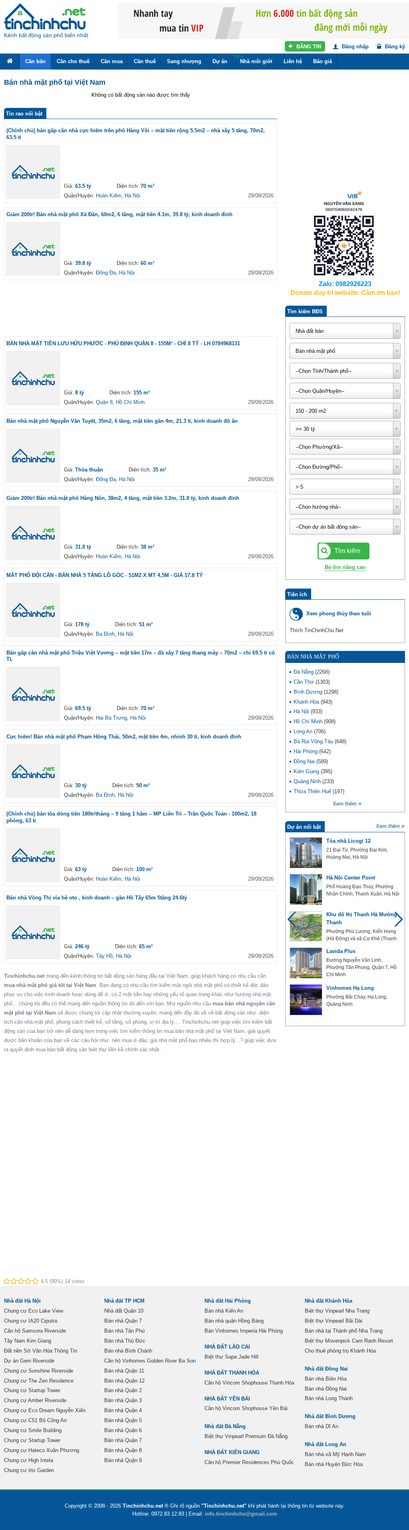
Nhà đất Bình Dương (330, 1416)
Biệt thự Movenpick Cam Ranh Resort (349, 1341)
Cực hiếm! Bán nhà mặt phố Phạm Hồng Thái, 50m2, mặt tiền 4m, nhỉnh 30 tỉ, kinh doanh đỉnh (123, 737)
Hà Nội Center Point (350, 878)
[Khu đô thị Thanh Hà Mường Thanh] (306, 926)
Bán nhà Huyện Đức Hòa (334, 1464)
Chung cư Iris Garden (29, 1470)
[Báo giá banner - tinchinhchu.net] (263, 4)
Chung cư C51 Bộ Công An (35, 1420)
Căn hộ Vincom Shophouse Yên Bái (246, 1408)
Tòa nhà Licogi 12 (348, 841)
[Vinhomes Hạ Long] (306, 999)
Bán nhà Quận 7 (123, 1321)
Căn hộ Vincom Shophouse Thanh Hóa (249, 1383)
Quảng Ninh (308, 781)
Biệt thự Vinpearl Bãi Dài (333, 1321)
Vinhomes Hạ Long (350, 988)
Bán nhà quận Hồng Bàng (234, 1321)
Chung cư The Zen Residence (38, 1381)
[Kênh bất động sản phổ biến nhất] (44, 16)
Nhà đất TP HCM (124, 1301)
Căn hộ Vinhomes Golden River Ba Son (150, 1361)
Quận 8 (104, 402)
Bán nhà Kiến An (223, 1311)
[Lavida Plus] (306, 963)
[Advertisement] (149, 308)
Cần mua (112, 61)
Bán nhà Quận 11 (124, 1371)
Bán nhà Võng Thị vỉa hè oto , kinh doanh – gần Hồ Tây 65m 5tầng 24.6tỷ (96, 898)
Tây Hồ (104, 956)
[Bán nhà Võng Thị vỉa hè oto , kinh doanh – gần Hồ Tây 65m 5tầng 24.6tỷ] (33, 932)
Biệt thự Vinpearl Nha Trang (337, 1311)
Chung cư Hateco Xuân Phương (41, 1450)
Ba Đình (105, 634)
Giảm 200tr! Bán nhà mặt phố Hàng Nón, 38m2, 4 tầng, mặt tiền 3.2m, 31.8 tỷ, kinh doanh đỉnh (122, 498)
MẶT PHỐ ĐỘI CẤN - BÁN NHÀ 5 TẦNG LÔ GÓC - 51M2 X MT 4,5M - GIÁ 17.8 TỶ (104, 575)
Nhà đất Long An (325, 1444)
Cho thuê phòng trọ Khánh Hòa (340, 1351)
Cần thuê (145, 61)
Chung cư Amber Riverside (35, 1400)
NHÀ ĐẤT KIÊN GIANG (232, 1452)
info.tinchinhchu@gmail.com (241, 1514)
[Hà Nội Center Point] (306, 889)
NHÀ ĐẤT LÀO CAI (227, 1347)
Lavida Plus (340, 951)
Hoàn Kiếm (108, 196)
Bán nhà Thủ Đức (124, 1341)
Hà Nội (132, 196)
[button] (395, 923)
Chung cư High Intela (28, 1460)
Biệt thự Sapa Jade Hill (231, 1357)
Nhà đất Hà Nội (22, 1301)
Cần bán (35, 61)
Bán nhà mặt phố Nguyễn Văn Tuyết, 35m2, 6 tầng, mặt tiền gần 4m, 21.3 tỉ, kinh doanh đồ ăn (122, 421)
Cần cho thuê (73, 61)
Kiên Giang (307, 771)
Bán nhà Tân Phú (124, 1331)
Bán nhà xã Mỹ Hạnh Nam (335, 1454)
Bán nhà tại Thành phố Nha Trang (344, 1331)
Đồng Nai (305, 761)
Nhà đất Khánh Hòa (328, 1301)
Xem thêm (388, 826)
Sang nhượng (184, 61)
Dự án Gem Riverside (29, 1361)
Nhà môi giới (253, 59)
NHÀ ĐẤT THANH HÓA (231, 1373)
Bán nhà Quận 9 (123, 1460)
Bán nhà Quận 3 (123, 1400)
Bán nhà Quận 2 (123, 1390)
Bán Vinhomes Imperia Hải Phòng (243, 1331)
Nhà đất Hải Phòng (227, 1301)
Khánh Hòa (307, 702)
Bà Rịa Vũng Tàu (314, 741)
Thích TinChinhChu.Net (316, 630)
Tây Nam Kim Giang (27, 1341)
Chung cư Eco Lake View (33, 1311)
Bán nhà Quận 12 (124, 1381)
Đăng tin (308, 47)
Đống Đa (106, 273)
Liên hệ (293, 61)
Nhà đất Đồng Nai (326, 1369)
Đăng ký (394, 47)
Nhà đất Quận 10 (123, 1311)
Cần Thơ (305, 682)
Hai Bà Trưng (111, 718)
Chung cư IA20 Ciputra (30, 1321)
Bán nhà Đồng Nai (326, 1389)
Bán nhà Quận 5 (123, 1420)
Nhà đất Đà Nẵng (225, 1426)
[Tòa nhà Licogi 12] (306, 852)
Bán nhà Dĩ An (321, 1426)
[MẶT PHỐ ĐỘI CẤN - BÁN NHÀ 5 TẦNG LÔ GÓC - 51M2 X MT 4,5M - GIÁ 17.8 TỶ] (33, 610)
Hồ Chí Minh (130, 402)
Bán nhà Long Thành (329, 1398)
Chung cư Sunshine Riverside (38, 1371)
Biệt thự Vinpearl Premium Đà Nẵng (246, 1436)
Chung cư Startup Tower (32, 1390)
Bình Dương (309, 692)
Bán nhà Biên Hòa (326, 1379)
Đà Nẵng (304, 672)
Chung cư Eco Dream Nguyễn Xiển (44, 1410)
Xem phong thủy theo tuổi (338, 614)
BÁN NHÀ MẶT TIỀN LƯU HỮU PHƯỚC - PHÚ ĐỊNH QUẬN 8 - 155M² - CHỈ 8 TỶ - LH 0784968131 (123, 343)
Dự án (219, 61)
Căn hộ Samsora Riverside (35, 1331)
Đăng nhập (354, 47)
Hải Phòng (306, 751)
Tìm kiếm (346, 550)
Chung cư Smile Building (33, 1430)
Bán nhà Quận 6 (123, 1430)
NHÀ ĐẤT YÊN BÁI (227, 1399)
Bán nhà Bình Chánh (128, 1351)
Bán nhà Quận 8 (123, 1450)
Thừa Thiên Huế (313, 791)
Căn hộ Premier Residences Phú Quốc (249, 1462)
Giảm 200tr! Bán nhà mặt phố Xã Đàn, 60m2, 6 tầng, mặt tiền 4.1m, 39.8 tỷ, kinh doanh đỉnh (119, 214)
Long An (304, 731)
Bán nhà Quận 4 (123, 1410)
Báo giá (322, 61)
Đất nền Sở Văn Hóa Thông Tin (40, 1351)
